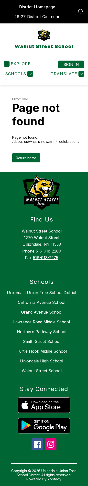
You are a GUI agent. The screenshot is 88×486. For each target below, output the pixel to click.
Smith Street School (41, 341)
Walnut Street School (42, 370)
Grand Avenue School (41, 312)
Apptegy (54, 479)
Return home (26, 158)
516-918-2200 (48, 251)
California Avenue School (41, 302)
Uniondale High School (41, 361)
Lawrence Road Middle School (41, 321)
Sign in (71, 64)
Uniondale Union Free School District (41, 292)
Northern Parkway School (41, 331)
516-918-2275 (45, 257)
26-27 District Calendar (37, 16)
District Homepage (37, 6)
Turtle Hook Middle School (42, 351)
